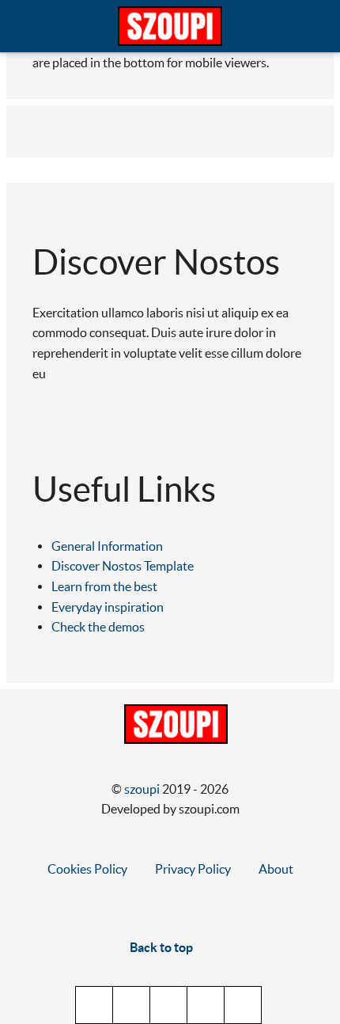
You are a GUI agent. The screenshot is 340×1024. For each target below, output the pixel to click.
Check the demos (98, 627)
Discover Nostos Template (122, 566)
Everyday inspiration (107, 607)
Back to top (162, 947)
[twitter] (94, 1005)
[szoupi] (170, 26)
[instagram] (206, 1005)
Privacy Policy (193, 869)
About (276, 869)
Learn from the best (104, 586)
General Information (107, 546)
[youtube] (168, 1005)
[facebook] (131, 1005)
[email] (243, 1005)
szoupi (143, 789)
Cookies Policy (87, 869)
